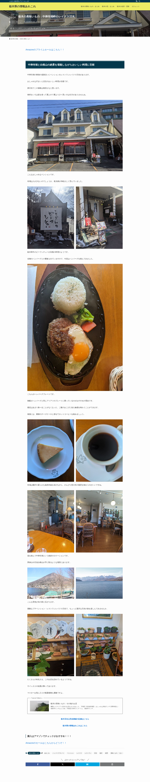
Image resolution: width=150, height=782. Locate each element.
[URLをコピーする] (112, 764)
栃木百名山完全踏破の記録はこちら (75, 719)
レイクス (79, 753)
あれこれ (47, 753)
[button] (38, 764)
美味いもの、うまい (117, 753)
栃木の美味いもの (17, 22)
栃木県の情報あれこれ (22, 6)
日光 (95, 753)
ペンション (70, 753)
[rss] (136, 1)
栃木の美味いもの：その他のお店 (64, 704)
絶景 (106, 753)
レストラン (88, 753)
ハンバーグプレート (58, 753)
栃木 (101, 753)
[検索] (139, 1)
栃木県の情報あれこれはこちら (75, 726)
